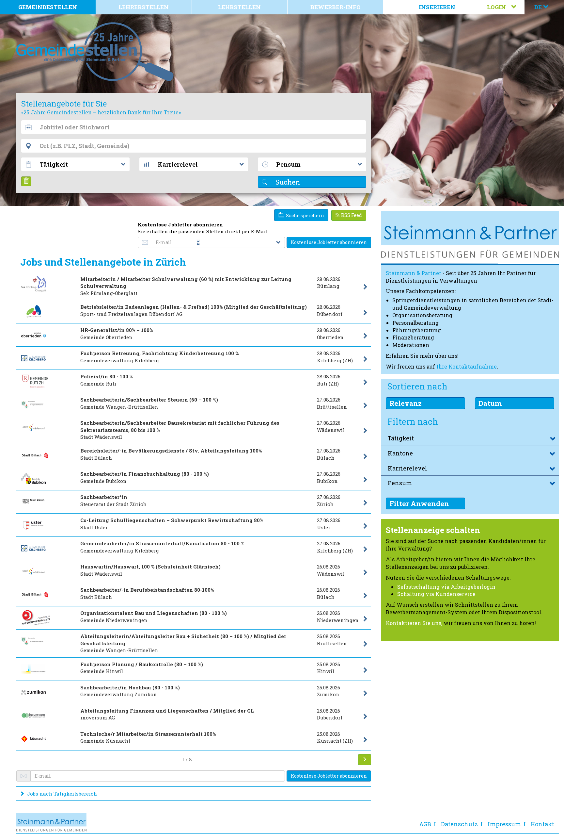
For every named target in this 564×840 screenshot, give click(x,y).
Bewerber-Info (335, 7)
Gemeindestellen (47, 7)
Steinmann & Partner (413, 273)
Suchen (287, 182)
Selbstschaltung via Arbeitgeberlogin (446, 586)
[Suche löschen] (26, 181)
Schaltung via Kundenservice (436, 593)
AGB (425, 824)
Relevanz (405, 403)
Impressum (504, 824)
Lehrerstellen (143, 7)
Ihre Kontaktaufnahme (466, 366)
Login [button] (499, 7)
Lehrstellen (239, 7)
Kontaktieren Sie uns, (414, 622)
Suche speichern (305, 215)
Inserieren (437, 7)
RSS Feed (351, 215)
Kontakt (542, 824)
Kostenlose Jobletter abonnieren (329, 242)
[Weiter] (364, 759)
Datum (490, 403)
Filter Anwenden (419, 503)
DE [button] (538, 7)
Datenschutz (459, 824)
